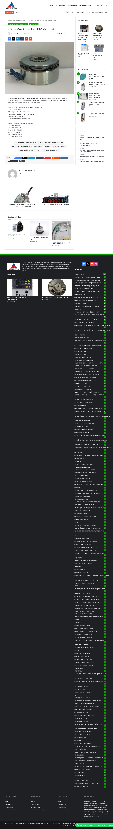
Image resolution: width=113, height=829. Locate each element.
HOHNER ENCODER (81, 513)
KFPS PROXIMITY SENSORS (83, 614)
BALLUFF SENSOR (80, 303)
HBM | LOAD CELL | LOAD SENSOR (85, 761)
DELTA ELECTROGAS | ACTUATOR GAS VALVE (89, 617)
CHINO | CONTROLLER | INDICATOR (86, 490)
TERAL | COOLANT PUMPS (83, 743)
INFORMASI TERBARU (85, 5)
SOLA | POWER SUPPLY (82, 734)
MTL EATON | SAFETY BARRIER (84, 505)
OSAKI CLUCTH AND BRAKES (84, 634)
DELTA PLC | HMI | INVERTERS (84, 369)
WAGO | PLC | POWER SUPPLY (84, 348)
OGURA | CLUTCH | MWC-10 (56, 146)
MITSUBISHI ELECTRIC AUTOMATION (86, 297)
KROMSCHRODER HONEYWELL (84, 429)
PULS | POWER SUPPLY (82, 476)
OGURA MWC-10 (53, 150)
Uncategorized (79, 772)
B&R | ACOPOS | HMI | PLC (83, 357)
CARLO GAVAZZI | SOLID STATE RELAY (87, 706)
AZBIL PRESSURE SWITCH (83, 421)
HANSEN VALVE (80, 763)
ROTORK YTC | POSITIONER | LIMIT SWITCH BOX (90, 553)
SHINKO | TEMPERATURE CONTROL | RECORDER (90, 589)
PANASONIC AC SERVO (82, 432)
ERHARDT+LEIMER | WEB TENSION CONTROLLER (90, 411)
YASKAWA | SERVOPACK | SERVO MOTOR (87, 312)
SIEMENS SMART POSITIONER (84, 662)
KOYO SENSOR (79, 558)
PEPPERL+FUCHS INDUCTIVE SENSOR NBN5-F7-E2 (61, 243)
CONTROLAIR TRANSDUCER (83, 426)
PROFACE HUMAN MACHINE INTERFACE (87, 280)
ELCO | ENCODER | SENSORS (84, 464)
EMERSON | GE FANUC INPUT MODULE (87, 306)
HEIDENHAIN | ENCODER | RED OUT (86, 366)
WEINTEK (78, 740)
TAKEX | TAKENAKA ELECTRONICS (85, 550)
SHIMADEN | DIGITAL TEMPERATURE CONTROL (89, 531)
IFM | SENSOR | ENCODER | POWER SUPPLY (88, 283)
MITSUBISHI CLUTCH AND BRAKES (85, 473)
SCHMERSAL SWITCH (81, 786)
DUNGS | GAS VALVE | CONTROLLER (86, 547)
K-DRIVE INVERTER (81, 718)
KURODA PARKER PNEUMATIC (84, 647)
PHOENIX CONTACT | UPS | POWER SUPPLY (88, 408)
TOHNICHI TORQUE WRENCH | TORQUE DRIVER (89, 640)
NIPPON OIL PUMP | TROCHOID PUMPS (87, 374)
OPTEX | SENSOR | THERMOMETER (86, 561)
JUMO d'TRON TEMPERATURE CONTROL (87, 608)
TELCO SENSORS (80, 351)
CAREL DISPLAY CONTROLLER (84, 703)
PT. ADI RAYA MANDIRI (34, 823)
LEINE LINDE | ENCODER (82, 625)
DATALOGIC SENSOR (81, 645)
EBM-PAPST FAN (80, 335)
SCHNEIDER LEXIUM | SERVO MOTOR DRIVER (89, 484)
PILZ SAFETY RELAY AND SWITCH (85, 300)
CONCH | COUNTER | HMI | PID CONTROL (87, 528)
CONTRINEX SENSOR (81, 712)
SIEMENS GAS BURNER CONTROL (85, 605)
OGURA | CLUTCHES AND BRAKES (31, 20)
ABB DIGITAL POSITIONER (83, 467)
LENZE (77, 522)
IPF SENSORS (79, 668)
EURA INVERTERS (80, 737)
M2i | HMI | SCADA (81, 749)
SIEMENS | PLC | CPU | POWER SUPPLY (87, 371)
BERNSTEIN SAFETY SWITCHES (84, 715)
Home (10, 20)
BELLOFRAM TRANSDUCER (83, 637)
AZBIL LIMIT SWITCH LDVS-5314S (97, 55)
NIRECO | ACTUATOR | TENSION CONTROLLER (89, 507)
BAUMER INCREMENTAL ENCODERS (86, 380)
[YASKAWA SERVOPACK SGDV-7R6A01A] (83, 117)
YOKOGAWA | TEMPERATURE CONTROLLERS (89, 455)
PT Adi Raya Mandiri (16, 33)
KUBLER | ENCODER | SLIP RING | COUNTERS (89, 363)
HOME (51, 5)
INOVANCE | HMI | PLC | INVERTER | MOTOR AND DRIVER (92, 330)
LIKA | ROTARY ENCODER (83, 383)
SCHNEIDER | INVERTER (82, 386)
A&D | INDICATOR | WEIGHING (84, 731)
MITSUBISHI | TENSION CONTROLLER (86, 445)
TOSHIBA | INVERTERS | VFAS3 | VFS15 (87, 286)
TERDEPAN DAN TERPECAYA (67, 823)
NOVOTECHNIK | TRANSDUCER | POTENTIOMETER (90, 341)
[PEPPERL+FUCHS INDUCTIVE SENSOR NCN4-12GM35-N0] (83, 96)
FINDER (77, 487)
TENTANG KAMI (60, 5)
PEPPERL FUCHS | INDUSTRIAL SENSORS (87, 291)
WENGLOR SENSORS (81, 499)
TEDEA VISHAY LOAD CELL (83, 544)
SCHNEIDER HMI (80, 689)
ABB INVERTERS (80, 458)
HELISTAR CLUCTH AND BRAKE (84, 665)
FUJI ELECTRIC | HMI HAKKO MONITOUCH (88, 277)
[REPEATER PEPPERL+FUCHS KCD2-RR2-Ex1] (83, 77)
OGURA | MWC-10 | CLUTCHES (31, 150)
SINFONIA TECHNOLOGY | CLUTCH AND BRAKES (90, 395)
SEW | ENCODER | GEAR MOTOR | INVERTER (88, 766)
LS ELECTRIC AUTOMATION (83, 563)
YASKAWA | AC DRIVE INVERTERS (85, 470)
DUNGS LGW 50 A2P (20, 12)
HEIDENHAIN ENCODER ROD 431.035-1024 (97, 35)
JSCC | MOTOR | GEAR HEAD (84, 402)
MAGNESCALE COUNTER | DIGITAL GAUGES (88, 701)
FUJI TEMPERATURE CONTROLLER (85, 423)
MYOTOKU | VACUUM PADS (83, 698)
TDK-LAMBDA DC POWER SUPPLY (85, 778)
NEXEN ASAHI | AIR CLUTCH (84, 692)
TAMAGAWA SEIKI (80, 775)
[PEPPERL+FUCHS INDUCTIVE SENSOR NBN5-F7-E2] (61, 230)
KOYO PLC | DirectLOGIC (82, 496)
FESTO (77, 650)
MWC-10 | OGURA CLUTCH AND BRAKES (27, 146)
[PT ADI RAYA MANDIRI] (11, 5)
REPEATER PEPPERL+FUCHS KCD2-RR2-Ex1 (97, 76)
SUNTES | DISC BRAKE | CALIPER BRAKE (87, 599)
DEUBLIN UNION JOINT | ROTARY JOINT (87, 493)
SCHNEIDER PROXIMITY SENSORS (85, 525)
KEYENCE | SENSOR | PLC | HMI (85, 322)
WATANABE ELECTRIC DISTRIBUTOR (86, 541)
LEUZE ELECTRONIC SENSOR (84, 289)
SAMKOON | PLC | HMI (82, 721)
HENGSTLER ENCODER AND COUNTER (87, 580)
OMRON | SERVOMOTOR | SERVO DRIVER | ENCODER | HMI (93, 416)
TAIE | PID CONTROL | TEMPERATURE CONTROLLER (91, 440)
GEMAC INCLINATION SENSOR (84, 678)
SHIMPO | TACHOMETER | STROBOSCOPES (88, 746)
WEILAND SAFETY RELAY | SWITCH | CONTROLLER (90, 674)
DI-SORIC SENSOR (80, 755)
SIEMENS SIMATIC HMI (82, 338)
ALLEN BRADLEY (80, 452)
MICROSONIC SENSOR (82, 656)
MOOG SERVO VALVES (82, 519)
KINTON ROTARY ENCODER (83, 709)
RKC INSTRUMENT (80, 405)
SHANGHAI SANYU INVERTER (84, 481)
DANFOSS (78, 695)
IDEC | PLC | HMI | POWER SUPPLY (85, 360)
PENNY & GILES (80, 461)
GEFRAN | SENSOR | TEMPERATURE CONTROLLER (90, 681)
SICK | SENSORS (80, 294)
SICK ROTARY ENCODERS (83, 389)
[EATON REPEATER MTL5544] (84, 47)
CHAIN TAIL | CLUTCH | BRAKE (84, 399)
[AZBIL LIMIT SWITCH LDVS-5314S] (99, 48)
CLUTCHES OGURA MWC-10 (26, 143)
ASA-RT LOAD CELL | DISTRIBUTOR (86, 729)
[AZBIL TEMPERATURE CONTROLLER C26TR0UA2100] (84, 28)
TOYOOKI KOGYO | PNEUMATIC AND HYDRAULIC (90, 435)
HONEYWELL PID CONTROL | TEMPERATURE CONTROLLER (93, 448)
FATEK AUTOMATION (81, 572)
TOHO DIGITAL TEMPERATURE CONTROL (87, 596)
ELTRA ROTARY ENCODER (83, 478)
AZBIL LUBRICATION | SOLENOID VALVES (87, 631)
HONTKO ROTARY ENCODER (84, 686)
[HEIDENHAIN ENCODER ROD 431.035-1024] (99, 28)
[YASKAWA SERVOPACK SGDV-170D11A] (83, 106)
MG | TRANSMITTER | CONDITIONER (90, 315)
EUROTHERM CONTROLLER (83, 659)
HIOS (76, 535)
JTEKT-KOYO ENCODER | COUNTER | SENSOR (89, 345)
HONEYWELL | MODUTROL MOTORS (86, 319)
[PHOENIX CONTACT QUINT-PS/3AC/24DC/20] (83, 87)
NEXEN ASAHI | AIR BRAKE (83, 653)
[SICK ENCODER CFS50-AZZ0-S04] (39, 228)
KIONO (77, 619)
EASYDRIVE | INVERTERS (82, 510)
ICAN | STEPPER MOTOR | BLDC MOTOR (87, 602)
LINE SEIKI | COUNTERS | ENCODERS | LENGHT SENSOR (92, 575)
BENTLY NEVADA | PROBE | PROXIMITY (87, 392)
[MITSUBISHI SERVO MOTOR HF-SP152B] (17, 226)
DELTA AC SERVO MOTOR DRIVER (85, 377)
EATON (77, 586)
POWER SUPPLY (80, 671)
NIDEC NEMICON (80, 569)
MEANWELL (78, 566)
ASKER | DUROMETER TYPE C (84, 628)
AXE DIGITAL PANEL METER (88, 502)
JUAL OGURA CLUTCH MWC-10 (52, 143)
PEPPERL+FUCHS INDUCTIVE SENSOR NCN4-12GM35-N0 (95, 95)
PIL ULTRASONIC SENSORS (83, 538)
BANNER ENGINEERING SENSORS (85, 516)
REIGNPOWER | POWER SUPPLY (85, 611)
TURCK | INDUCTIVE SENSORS (84, 583)
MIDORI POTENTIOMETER (83, 593)
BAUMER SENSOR (80, 354)
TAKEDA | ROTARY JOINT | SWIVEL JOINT (87, 783)
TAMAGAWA (79, 622)
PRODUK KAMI (72, 5)
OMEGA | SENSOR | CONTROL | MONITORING (89, 758)
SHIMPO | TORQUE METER (83, 769)
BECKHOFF (78, 309)
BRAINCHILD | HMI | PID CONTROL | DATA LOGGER (90, 724)
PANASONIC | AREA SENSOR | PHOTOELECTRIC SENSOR (92, 325)
